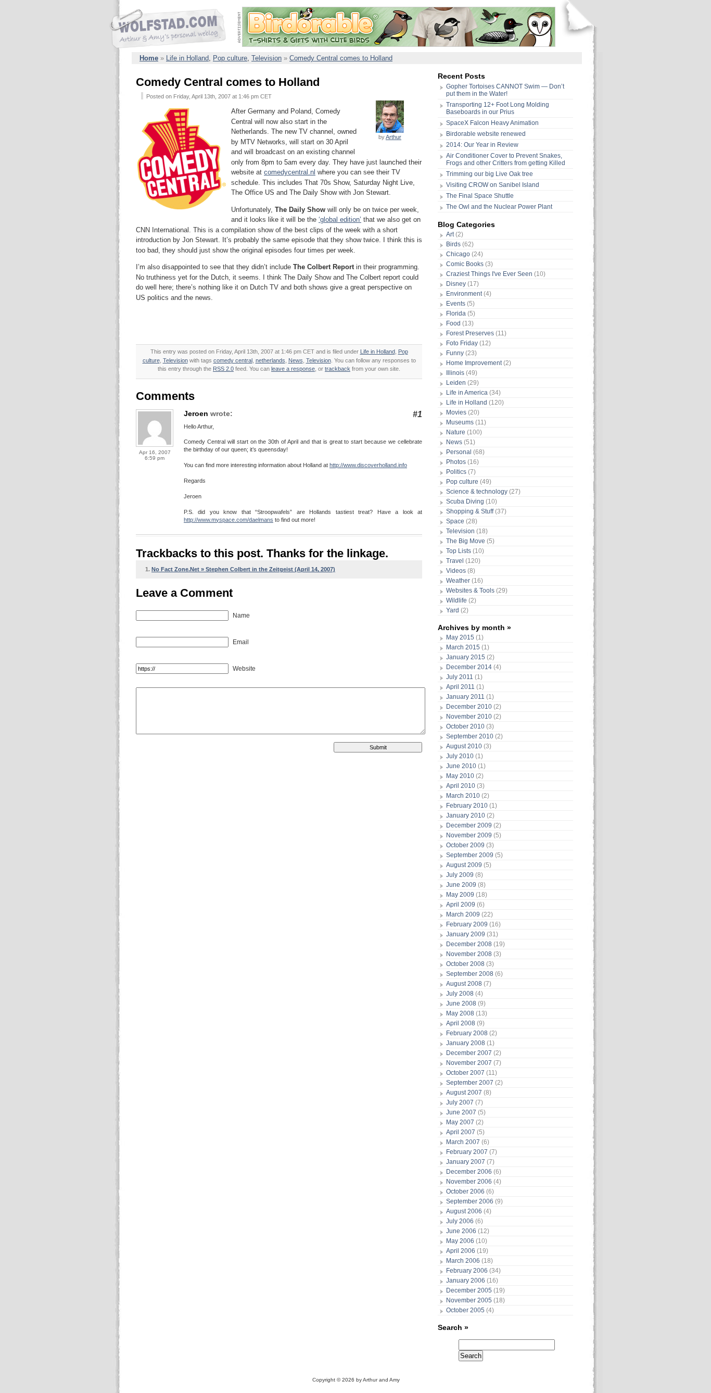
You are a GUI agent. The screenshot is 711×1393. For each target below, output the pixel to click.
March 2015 (463, 647)
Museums (460, 422)
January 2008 (465, 1043)
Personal (459, 452)
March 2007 (463, 1142)
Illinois (455, 373)
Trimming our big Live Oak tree (489, 174)
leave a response (293, 369)
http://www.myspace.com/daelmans (228, 520)
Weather (458, 580)
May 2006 (460, 1241)
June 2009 (461, 884)
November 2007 (469, 1062)
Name (240, 615)
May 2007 (460, 1122)
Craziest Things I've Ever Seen (489, 274)
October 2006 (465, 1191)
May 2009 (460, 894)
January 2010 (465, 815)
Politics (456, 471)
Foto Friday (462, 343)
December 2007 (469, 1053)
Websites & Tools (470, 590)
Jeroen (196, 413)
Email (240, 642)
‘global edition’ (340, 219)
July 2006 (460, 1221)
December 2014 (469, 667)
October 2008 (465, 964)
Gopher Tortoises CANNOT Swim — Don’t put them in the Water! (505, 90)
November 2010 (469, 716)
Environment (464, 293)
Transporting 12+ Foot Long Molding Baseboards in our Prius (497, 108)
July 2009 (460, 875)
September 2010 (469, 736)
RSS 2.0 (223, 369)
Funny (455, 353)
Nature (455, 432)
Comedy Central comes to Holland (340, 58)
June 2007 (461, 1112)
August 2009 (464, 865)
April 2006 (460, 1250)
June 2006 (461, 1231)
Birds (453, 244)
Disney (456, 283)
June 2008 (461, 1003)
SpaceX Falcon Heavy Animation (492, 123)
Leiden (456, 382)
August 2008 (464, 983)
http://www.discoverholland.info (368, 465)
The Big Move (465, 541)
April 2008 (460, 1023)
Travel (455, 560)
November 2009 (469, 835)
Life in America (467, 392)
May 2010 (460, 776)
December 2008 (469, 944)
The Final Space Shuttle (480, 195)
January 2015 (465, 657)
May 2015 (460, 637)
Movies (456, 412)
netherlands (270, 360)
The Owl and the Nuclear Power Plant (499, 206)
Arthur (393, 137)
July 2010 (460, 756)
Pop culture (230, 58)
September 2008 (469, 973)
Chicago (458, 254)
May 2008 (460, 1013)
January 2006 (465, 1280)
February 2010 (467, 805)
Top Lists (458, 551)
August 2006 (464, 1211)
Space (455, 521)
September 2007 (469, 1082)
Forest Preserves (470, 333)
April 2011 (460, 687)
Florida (456, 313)
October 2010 (465, 726)
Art (450, 234)
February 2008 (467, 1033)
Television (266, 58)
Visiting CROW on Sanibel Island (492, 185)
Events (455, 303)
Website (243, 668)
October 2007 (465, 1072)
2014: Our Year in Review (482, 144)
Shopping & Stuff (469, 511)
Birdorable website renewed (486, 133)
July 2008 (460, 993)
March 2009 (463, 914)
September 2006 (469, 1201)
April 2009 (460, 904)
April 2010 (460, 785)
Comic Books (465, 264)
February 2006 (467, 1270)
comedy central (232, 360)
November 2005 (469, 1300)
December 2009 (469, 825)
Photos (456, 462)
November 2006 (469, 1181)
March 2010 (463, 795)
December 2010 (469, 706)
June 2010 (461, 766)
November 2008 (469, 954)
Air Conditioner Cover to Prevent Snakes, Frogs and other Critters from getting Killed (505, 159)
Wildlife (456, 600)
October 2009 (465, 845)
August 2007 (464, 1092)
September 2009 (469, 855)
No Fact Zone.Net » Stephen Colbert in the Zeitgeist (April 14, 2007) (243, 569)
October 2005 (465, 1310)
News (295, 360)
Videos (456, 570)
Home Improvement (474, 363)
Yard (452, 610)
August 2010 (464, 746)
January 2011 (465, 696)
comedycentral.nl (289, 172)
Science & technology (476, 491)
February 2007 (467, 1152)
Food (453, 323)
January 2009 (465, 934)
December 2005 (469, 1290)
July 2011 (459, 677)
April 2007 (460, 1132)
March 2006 (463, 1260)
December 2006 (469, 1171)
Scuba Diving (465, 501)
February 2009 (467, 924)
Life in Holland (187, 58)
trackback (337, 369)
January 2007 (465, 1161)
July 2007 (460, 1102)
